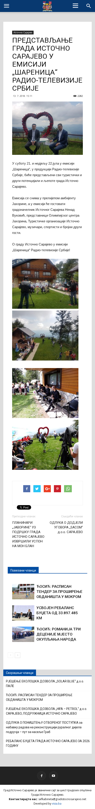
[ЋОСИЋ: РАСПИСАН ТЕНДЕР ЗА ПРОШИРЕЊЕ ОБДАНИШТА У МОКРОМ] (23, 591)
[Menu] (75, 5)
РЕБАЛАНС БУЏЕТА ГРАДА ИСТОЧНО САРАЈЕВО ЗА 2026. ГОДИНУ (48, 743)
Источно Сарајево (22, 32)
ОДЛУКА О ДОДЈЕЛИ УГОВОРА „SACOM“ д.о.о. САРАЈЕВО (66, 527)
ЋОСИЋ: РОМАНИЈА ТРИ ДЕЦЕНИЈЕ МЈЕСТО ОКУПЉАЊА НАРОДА (58, 634)
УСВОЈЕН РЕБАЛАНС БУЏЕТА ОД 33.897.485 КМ (57, 613)
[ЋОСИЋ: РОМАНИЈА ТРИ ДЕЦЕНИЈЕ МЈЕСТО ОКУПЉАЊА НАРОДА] (23, 634)
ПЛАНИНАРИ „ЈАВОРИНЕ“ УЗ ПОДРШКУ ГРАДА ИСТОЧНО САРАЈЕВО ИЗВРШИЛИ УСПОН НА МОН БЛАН (28, 534)
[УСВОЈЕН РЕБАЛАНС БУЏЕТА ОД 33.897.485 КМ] (23, 613)
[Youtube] (53, 775)
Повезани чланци (23, 570)
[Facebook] (41, 775)
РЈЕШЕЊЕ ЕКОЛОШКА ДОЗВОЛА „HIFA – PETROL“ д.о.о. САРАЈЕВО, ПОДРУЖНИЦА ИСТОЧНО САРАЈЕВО (46, 711)
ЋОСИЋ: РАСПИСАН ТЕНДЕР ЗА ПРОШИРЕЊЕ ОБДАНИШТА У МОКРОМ (59, 591)
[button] (89, 6)
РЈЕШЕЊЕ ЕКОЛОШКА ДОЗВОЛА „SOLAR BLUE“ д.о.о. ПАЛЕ (45, 683)
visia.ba (56, 803)
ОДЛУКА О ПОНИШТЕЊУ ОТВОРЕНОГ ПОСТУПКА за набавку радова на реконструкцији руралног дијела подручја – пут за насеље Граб (44, 727)
